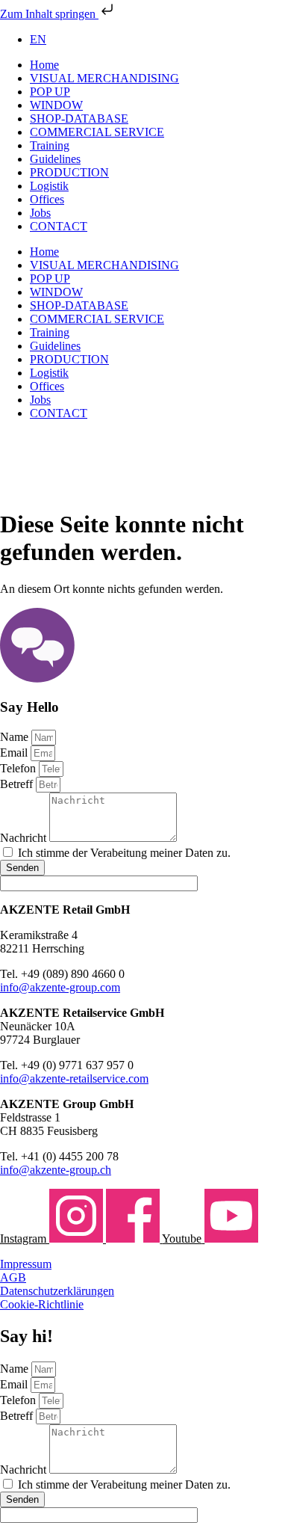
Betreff (18, 784)
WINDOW (56, 105)
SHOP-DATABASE (79, 118)
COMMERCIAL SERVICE (97, 132)
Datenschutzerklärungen (57, 1290)
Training (49, 145)
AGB (13, 1277)
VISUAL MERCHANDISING (104, 78)
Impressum (25, 1264)
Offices (47, 199)
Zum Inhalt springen (49, 13)
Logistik (49, 185)
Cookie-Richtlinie (42, 1304)
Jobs (40, 212)
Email (15, 752)
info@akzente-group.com (60, 987)
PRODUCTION (69, 172)
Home (44, 64)
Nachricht (24, 837)
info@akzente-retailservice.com (74, 1078)
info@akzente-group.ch (55, 1169)
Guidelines (55, 159)
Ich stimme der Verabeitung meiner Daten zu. (124, 852)
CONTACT (58, 226)
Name (15, 736)
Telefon (19, 768)
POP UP (50, 91)
